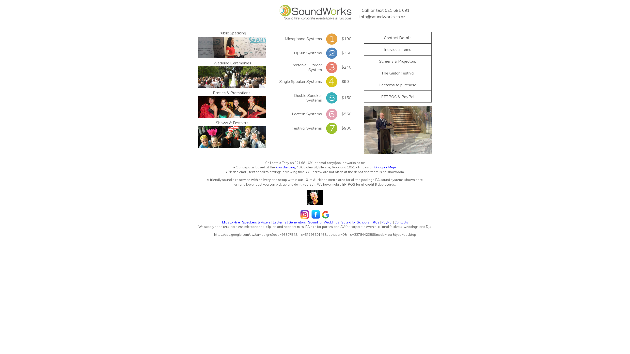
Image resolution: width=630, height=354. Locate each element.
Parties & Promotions (232, 92)
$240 (346, 67)
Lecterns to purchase (397, 84)
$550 (346, 113)
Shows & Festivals (232, 122)
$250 (346, 52)
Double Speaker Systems (308, 98)
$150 (346, 97)
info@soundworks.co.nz (382, 16)
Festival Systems (307, 128)
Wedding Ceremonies (232, 62)
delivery (264, 180)
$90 (345, 81)
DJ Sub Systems (308, 52)
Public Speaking (232, 32)
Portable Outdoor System (306, 67)
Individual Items (397, 49)
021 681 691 (397, 10)
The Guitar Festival (397, 73)
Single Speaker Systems (300, 81)
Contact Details (397, 37)
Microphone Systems (303, 38)
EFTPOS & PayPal (397, 96)
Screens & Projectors (397, 61)
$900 (346, 128)
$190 (346, 38)
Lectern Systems (307, 113)
